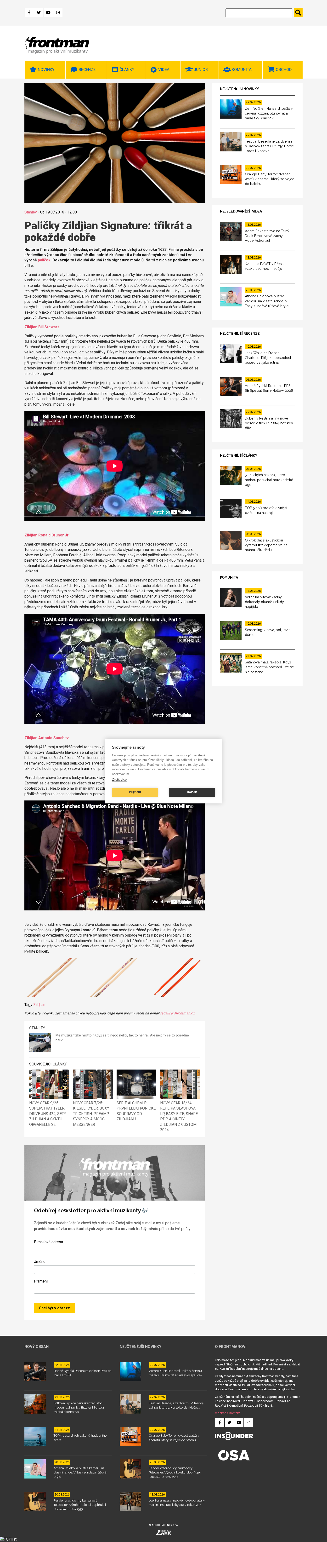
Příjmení (41, 1281)
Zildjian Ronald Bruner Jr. (46, 535)
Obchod (284, 69)
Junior (201, 69)
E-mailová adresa (48, 1242)
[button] (52, 978)
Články (126, 69)
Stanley (30, 212)
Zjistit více (119, 779)
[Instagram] (57, 12)
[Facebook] (29, 12)
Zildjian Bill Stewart (41, 327)
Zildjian (39, 1004)
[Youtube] (48, 12)
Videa (163, 69)
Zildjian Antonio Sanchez (46, 738)
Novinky (46, 69)
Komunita (242, 69)
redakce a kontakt (227, 1413)
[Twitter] (38, 12)
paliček (44, 260)
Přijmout (135, 792)
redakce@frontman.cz (177, 1013)
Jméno (39, 1261)
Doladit (192, 792)
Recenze (87, 69)
